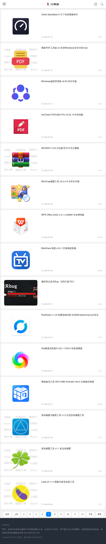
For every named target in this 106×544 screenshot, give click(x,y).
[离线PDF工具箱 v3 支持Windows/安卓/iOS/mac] (20, 60)
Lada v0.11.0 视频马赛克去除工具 (57, 481)
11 (75, 514)
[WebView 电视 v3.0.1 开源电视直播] (20, 260)
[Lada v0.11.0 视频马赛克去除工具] (20, 494)
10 (68, 514)
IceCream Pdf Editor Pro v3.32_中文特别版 (62, 114)
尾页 (99, 514)
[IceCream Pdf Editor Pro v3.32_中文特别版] (20, 127)
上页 (16, 514)
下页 (90, 514)
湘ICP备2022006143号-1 (33, 537)
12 (82, 514)
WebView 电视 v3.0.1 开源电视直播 (58, 248)
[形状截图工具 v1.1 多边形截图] (20, 461)
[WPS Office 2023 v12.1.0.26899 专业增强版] (20, 227)
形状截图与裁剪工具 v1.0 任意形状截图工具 (62, 415)
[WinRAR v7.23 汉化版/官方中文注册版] (20, 160)
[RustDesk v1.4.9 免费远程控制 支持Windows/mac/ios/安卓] (20, 327)
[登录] (96, 4)
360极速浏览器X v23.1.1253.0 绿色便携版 (61, 348)
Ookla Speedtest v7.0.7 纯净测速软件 (59, 14)
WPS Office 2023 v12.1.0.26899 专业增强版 (62, 214)
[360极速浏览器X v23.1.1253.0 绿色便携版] (20, 360)
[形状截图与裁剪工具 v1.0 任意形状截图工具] (20, 427)
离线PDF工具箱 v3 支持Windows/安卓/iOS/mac (64, 47)
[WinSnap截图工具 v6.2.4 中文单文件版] (20, 193)
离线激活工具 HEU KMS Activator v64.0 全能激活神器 (67, 381)
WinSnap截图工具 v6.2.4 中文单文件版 (60, 181)
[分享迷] (53, 5)
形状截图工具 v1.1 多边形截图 (56, 448)
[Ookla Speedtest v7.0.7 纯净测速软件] (20, 27)
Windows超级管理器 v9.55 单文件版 (59, 81)
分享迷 (19, 537)
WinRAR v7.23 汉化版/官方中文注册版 (60, 148)
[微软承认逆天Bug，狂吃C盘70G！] (20, 294)
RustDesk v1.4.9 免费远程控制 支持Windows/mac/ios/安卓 (69, 314)
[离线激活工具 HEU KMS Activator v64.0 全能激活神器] (20, 394)
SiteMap (6, 524)
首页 (7, 514)
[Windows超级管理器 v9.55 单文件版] (20, 93)
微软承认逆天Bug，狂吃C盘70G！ (58, 281)
